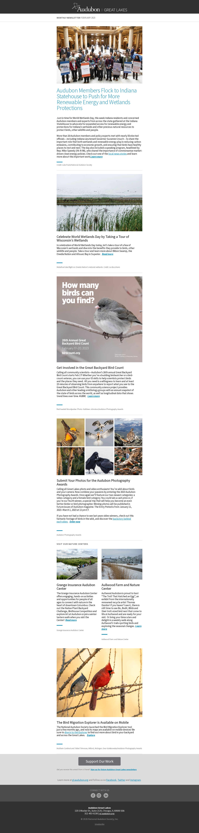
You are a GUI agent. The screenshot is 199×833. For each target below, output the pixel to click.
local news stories (117, 153)
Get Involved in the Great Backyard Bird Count (90, 367)
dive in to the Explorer (76, 732)
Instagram (135, 780)
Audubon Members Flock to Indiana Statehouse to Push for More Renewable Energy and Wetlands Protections (97, 99)
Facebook (111, 780)
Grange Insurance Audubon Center (76, 587)
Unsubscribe (99, 824)
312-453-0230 (91, 813)
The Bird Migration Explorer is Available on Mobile (93, 722)
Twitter (121, 780)
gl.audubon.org (80, 780)
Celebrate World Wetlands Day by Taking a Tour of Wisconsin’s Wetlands (93, 238)
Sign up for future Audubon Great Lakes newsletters (114, 769)
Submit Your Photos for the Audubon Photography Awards (93, 482)
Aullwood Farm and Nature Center (121, 587)
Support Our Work (99, 761)
